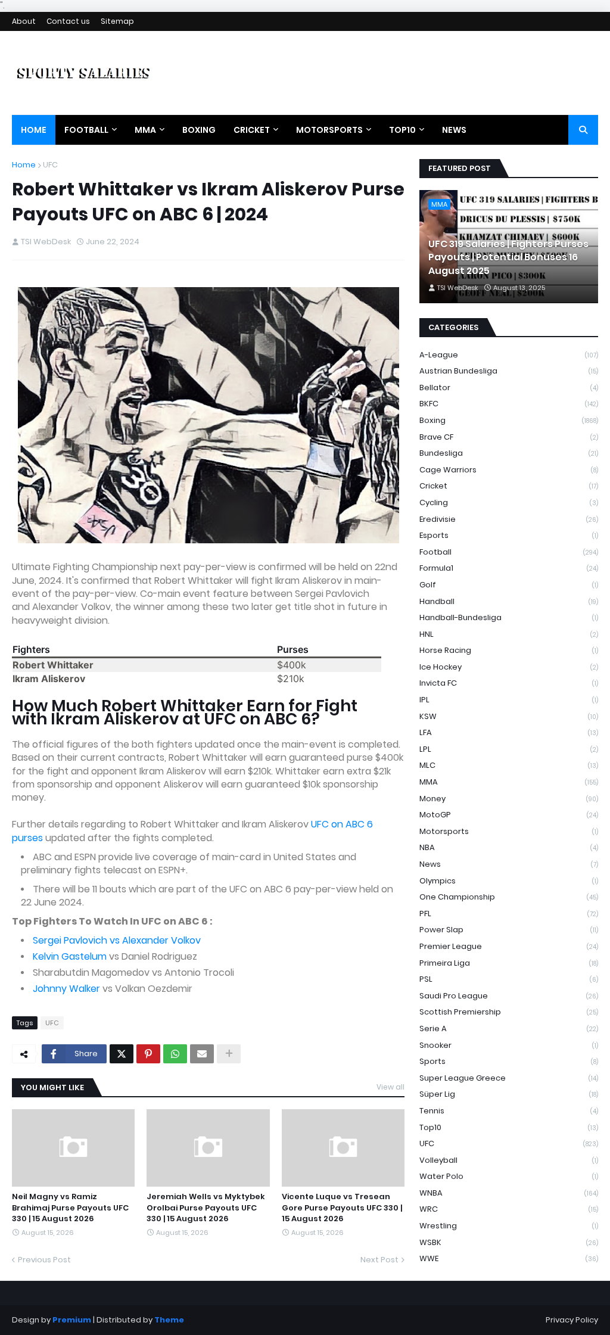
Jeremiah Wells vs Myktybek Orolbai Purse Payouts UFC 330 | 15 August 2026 (206, 1207)
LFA (508, 732)
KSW (508, 716)
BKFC (508, 403)
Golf (508, 584)
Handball (508, 601)
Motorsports (508, 831)
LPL (508, 749)
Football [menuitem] (86, 130)
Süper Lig (508, 1094)
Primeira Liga (508, 963)
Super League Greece (508, 1078)
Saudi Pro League (508, 995)
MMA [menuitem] (145, 130)
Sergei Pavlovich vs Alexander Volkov (117, 940)
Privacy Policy (572, 1319)
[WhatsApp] (175, 1053)
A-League (508, 354)
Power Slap (508, 929)
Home (24, 164)
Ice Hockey (508, 667)
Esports (508, 535)
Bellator (508, 387)
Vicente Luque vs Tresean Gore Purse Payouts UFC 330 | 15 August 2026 (342, 1207)
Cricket (508, 485)
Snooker (508, 1045)
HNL (508, 634)
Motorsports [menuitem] (329, 130)
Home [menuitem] (33, 130)
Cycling (508, 502)
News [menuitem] (454, 130)
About (24, 21)
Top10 (508, 1127)
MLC (508, 765)
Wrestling (508, 1225)
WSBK (508, 1242)
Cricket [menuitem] (252, 130)
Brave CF (508, 437)
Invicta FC (508, 683)
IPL (508, 699)
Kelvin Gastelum (70, 956)
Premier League (508, 946)
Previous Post (44, 1259)
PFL (508, 913)
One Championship (508, 897)
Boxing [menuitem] (199, 130)
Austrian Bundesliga (508, 370)
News (508, 864)
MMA (508, 782)
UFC (50, 164)
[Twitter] (121, 1053)
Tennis (508, 1110)
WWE (508, 1258)
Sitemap (117, 21)
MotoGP (508, 814)
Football (508, 552)
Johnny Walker (66, 988)
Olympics (508, 880)
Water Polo (508, 1176)
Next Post (379, 1259)
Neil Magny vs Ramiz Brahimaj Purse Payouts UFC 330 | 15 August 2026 (70, 1207)
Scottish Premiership (508, 1011)
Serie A (508, 1028)
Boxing (508, 420)
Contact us (68, 21)
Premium (71, 1319)
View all (390, 1087)
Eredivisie (508, 519)
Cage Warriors (508, 469)
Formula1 (508, 568)
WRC (508, 1209)
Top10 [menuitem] (402, 130)
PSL (508, 979)
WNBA (508, 1193)
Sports (508, 1061)
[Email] (202, 1053)
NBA (508, 847)
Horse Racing (508, 650)
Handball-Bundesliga (508, 617)
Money (508, 798)
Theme (169, 1319)
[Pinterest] (148, 1053)
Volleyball (508, 1160)
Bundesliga (508, 453)
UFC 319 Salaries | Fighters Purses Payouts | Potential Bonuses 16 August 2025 (508, 258)
